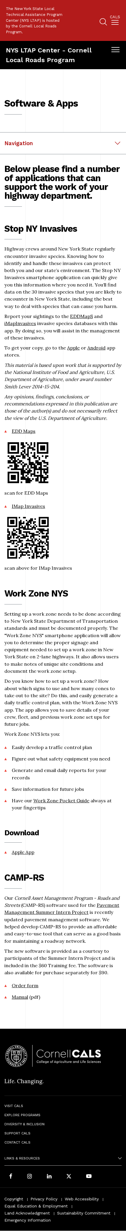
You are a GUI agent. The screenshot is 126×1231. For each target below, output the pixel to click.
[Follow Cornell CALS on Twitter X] (69, 1177)
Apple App (23, 852)
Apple (73, 348)
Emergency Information (27, 1220)
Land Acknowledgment (27, 1213)
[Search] (103, 22)
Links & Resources (22, 1158)
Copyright (13, 1199)
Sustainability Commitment (83, 1213)
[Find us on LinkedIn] (49, 1177)
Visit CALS (13, 1106)
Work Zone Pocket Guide (61, 800)
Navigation (18, 143)
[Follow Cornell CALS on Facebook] (10, 1177)
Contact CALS (17, 1142)
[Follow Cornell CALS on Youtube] (88, 1177)
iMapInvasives (20, 323)
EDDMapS (81, 316)
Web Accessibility (82, 1199)
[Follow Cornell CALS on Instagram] (29, 1177)
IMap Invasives (28, 506)
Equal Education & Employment (36, 1206)
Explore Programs (22, 1115)
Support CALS (17, 1133)
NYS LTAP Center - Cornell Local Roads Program (49, 55)
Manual (20, 997)
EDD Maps (23, 431)
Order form (25, 985)
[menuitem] (115, 21)
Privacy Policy (43, 1199)
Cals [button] (115, 17)
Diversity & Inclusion (24, 1124)
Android (96, 348)
